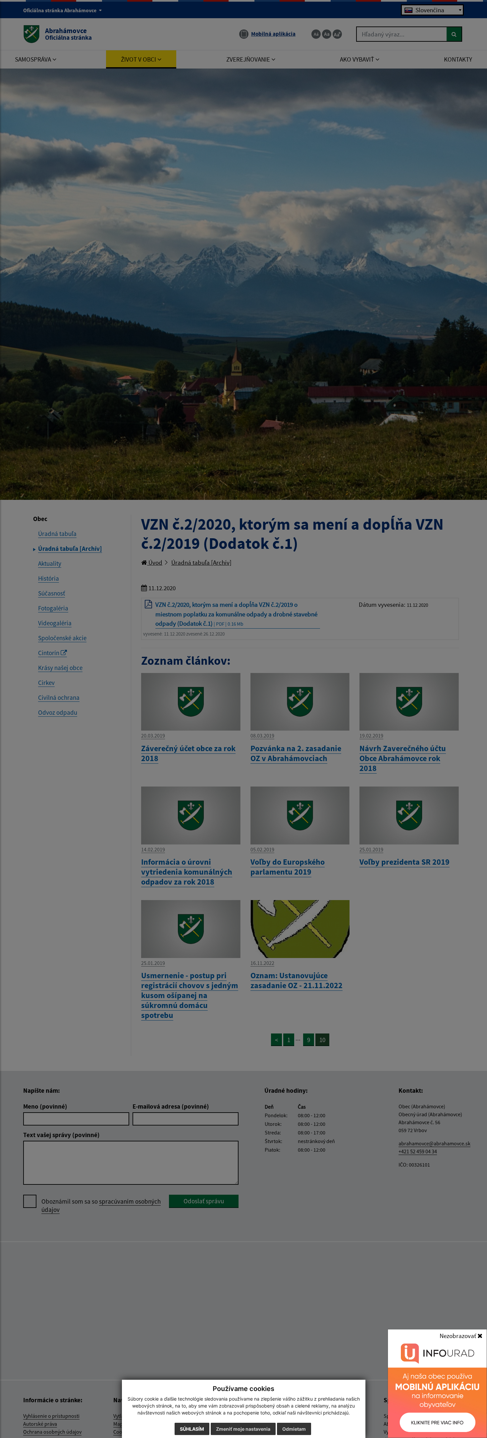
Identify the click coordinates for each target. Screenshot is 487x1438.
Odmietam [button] (294, 1429)
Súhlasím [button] (192, 1429)
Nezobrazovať (458, 1336)
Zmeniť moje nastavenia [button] (243, 1429)
